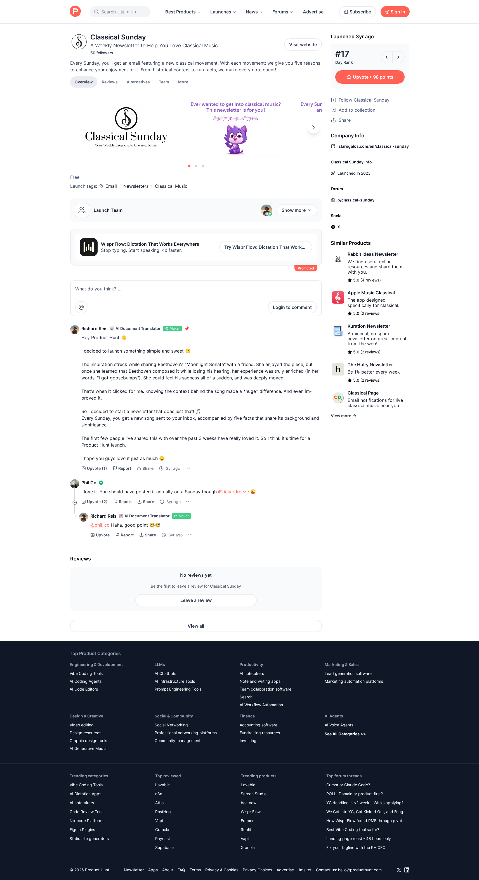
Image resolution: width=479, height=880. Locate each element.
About (167, 869)
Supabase (164, 847)
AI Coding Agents (86, 681)
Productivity (251, 664)
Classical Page (363, 393)
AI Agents (334, 716)
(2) (97, 501)
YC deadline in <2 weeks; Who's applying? (365, 802)
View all (196, 626)
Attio (159, 802)
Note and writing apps (260, 681)
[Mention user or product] (81, 307)
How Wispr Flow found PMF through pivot (364, 820)
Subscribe (360, 12)
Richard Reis (94, 328)
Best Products (180, 12)
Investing (248, 740)
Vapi (159, 820)
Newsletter (134, 869)
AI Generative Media (88, 748)
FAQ (181, 869)
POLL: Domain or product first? (354, 793)
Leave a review (196, 600)
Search (246, 696)
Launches (220, 12)
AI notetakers (252, 673)
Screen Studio (253, 793)
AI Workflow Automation (261, 704)
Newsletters (135, 186)
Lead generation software (348, 673)
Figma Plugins (82, 829)
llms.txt (305, 869)
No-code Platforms (87, 820)
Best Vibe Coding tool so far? (352, 829)
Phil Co (88, 482)
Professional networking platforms (186, 732)
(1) (97, 468)
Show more (294, 210)
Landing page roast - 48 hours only (358, 838)
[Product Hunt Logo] (75, 12)
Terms (195, 869)
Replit (246, 829)
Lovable (162, 784)
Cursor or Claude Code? (348, 784)
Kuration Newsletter (369, 326)
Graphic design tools (88, 740)
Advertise (313, 12)
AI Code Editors (84, 689)
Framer (247, 820)
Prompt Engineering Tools (178, 689)
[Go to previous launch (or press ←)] (386, 57)
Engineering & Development (96, 664)
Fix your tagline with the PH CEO (356, 847)
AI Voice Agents (339, 724)
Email (111, 186)
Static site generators (89, 838)
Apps (153, 869)
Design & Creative (86, 716)
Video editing (82, 724)
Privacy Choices (257, 869)
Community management (177, 740)
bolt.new (248, 802)
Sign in (398, 12)
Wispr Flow (251, 811)
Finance (247, 716)
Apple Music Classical (371, 292)
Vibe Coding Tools (86, 673)
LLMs (160, 664)
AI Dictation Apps (85, 793)
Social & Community (174, 716)
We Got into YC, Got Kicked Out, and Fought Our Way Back (366, 812)
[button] (183, 82)
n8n (158, 793)
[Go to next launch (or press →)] (398, 57)
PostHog (163, 811)
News (252, 12)
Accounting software (258, 724)
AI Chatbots (165, 673)
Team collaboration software (265, 689)
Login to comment (292, 307)
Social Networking (171, 724)
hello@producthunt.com (360, 869)
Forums (280, 12)
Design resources (85, 732)
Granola (162, 829)
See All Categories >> (345, 733)
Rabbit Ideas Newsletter (373, 254)
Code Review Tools (87, 811)
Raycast (162, 838)
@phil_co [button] (100, 525)
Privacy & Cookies (221, 869)
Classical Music (171, 186)
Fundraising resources (260, 732)
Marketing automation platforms (354, 681)
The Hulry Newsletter (370, 364)
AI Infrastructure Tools (175, 681)
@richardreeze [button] (233, 491)
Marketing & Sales (342, 664)
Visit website (303, 44)
